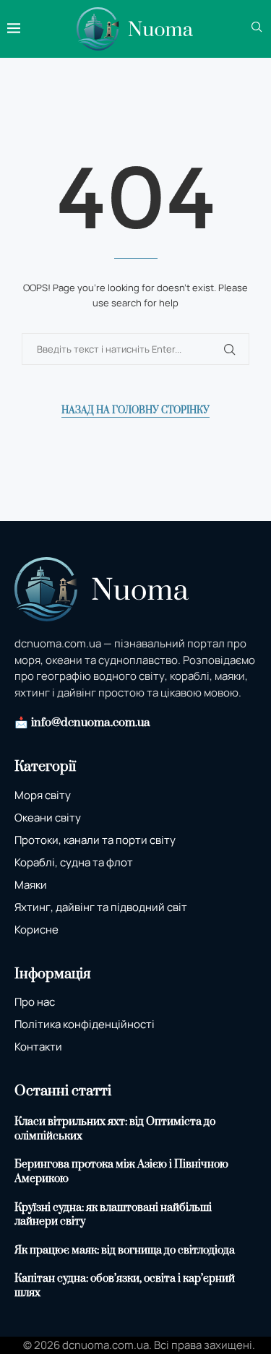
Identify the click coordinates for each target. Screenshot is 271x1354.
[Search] (256, 28)
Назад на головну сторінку (135, 410)
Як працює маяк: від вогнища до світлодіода (124, 1250)
